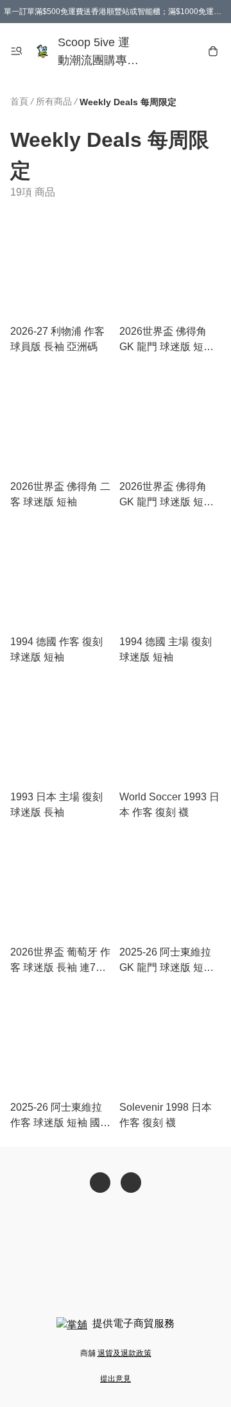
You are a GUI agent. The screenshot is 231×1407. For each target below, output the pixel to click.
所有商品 (54, 101)
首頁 (19, 101)
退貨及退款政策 (124, 1353)
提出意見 (115, 1378)
